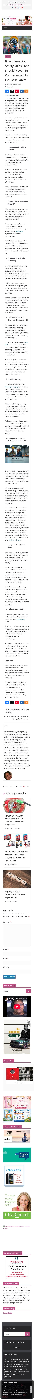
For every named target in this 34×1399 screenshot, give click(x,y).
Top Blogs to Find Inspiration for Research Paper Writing (15, 894)
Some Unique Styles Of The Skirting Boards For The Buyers (16, 718)
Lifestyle (8, 56)
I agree (30, 1389)
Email (5, 958)
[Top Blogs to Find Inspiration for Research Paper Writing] (17, 871)
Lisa (20, 84)
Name (6, 949)
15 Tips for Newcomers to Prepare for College (17, 711)
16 (15, 864)
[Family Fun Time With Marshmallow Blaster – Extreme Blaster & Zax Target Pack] (17, 799)
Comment (7, 922)
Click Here (17, 1347)
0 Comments (10, 87)
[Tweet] (12, 91)
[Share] (7, 91)
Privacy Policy (7, 1313)
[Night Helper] (17, 17)
